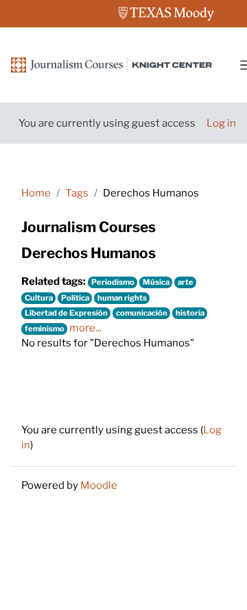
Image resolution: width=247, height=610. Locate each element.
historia (190, 313)
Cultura (39, 298)
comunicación (141, 313)
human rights (122, 298)
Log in (221, 123)
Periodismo (112, 282)
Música (156, 282)
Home (36, 193)
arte (185, 282)
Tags (77, 193)
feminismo (44, 328)
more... (85, 328)
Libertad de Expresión (66, 313)
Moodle (98, 485)
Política (75, 298)
